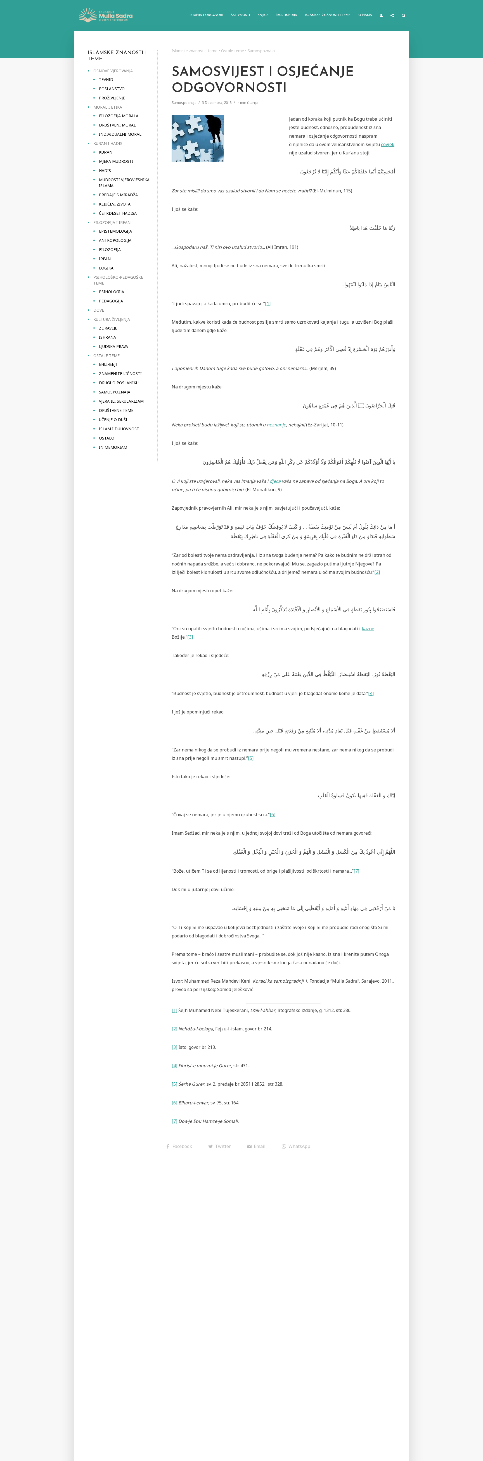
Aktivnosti (240, 15)
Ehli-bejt (108, 364)
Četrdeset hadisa (118, 213)
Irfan (105, 258)
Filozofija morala (118, 115)
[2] (377, 572)
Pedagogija (111, 301)
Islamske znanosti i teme (328, 15)
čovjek (387, 144)
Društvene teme (116, 410)
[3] (190, 637)
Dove (98, 310)
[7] (356, 871)
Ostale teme (106, 355)
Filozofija (110, 249)
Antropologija (115, 240)
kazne (368, 629)
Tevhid (106, 79)
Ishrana (107, 337)
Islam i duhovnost (119, 428)
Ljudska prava (113, 346)
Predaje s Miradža (118, 194)
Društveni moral (117, 125)
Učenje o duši (113, 419)
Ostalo (106, 438)
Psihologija (111, 291)
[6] (272, 814)
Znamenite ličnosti (120, 373)
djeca (275, 481)
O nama (365, 15)
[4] (371, 693)
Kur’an (105, 152)
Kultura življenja (111, 319)
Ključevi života (115, 204)
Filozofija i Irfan (112, 222)
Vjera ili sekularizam (121, 401)
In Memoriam (113, 447)
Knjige (263, 15)
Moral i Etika (107, 107)
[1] (268, 303)
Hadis (105, 170)
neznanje (276, 425)
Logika (106, 268)
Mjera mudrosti (116, 161)
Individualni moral (120, 134)
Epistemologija (115, 231)
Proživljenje (112, 98)
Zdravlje (108, 328)
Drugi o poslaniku (119, 382)
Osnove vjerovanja (113, 70)
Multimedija (286, 15)
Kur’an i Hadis (107, 143)
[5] (251, 758)
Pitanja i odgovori (206, 15)
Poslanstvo (112, 88)
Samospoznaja (114, 392)
